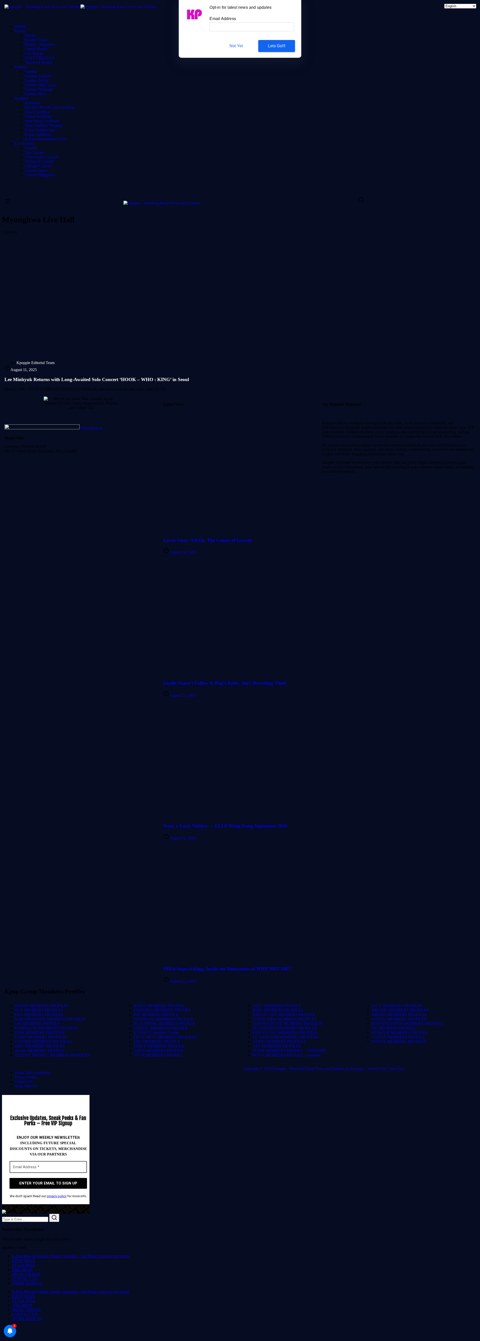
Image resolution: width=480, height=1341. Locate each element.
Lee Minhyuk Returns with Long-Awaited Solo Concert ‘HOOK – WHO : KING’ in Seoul (96, 379)
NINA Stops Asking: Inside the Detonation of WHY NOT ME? (227, 968)
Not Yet (236, 46)
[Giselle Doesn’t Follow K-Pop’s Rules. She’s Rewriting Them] (240, 615)
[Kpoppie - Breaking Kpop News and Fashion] (42, 7)
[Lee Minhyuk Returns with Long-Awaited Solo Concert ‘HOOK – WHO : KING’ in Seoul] (240, 297)
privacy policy (56, 1196)
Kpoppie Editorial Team (35, 363)
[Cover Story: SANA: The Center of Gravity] (240, 472)
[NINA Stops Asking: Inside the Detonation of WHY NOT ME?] (240, 900)
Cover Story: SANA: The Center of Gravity (207, 540)
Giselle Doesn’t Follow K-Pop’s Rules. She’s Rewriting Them (224, 683)
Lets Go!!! (276, 46)
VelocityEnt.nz (91, 428)
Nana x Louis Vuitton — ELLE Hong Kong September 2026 (225, 825)
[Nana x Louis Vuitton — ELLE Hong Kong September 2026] (240, 758)
